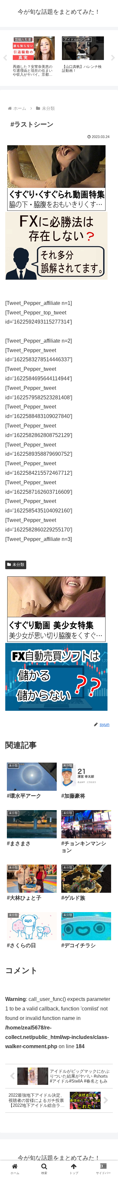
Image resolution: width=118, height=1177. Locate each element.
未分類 (18, 564)
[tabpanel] (33, 56)
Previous (5, 58)
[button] (105, 925)
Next (113, 58)
